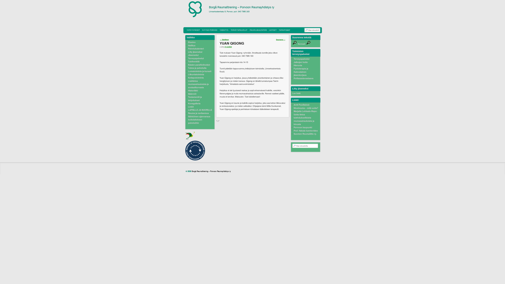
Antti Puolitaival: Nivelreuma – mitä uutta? (306, 106)
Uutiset (273, 30)
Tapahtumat (284, 30)
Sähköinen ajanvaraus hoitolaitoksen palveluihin (199, 119)
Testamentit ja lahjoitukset (195, 98)
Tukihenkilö (194, 61)
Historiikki (193, 90)
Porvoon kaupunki (303, 127)
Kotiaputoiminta (196, 77)
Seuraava (280, 39)
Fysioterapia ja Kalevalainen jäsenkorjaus (301, 72)
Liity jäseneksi (195, 51)
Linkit (191, 106)
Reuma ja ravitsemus (198, 113)
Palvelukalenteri (258, 30)
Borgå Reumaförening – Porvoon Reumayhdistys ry (241, 7)
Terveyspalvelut (239, 30)
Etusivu (192, 42)
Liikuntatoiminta (196, 74)
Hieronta (298, 65)
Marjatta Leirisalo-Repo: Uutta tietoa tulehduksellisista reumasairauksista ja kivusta (305, 118)
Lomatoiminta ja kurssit (199, 71)
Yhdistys (224, 30)
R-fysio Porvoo (209, 30)
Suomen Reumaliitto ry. (305, 133)
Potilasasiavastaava (303, 78)
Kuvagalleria (194, 103)
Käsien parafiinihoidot (199, 64)
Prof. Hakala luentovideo (306, 130)
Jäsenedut (193, 55)
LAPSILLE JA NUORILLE (200, 109)
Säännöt (192, 93)
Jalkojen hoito (301, 62)
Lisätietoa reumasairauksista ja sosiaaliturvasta (198, 84)
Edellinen (224, 39)
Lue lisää (296, 93)
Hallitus (191, 45)
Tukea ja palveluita (197, 67)
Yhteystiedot (193, 30)
